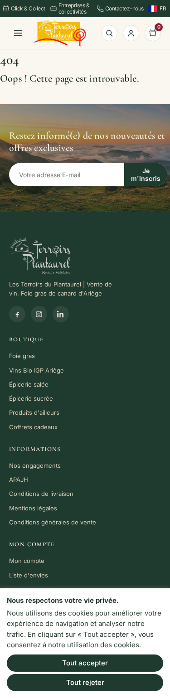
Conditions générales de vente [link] (52, 522)
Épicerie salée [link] (29, 384)
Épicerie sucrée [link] (31, 398)
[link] (60, 33)
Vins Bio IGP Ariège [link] (36, 370)
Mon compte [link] (26, 560)
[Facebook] (17, 314)
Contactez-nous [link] (124, 8)
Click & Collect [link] (28, 8)
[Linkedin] (61, 314)
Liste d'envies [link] (28, 575)
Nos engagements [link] (35, 465)
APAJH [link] (18, 479)
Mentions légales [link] (33, 508)
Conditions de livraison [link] (41, 493)
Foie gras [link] (22, 355)
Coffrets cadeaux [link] (33, 427)
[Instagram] (39, 314)
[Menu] (18, 33)
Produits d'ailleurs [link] (34, 412)
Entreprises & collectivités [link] (74, 8)
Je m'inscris (145, 174)
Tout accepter (85, 663)
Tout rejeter (85, 682)
